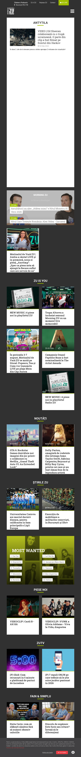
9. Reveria (15, 580)
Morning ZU (41, 195)
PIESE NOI (40, 589)
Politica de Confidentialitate (15, 748)
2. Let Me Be (48, 556)
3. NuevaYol (16, 562)
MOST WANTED (28, 550)
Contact (52, 3)
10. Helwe (47, 580)
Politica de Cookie (47, 752)
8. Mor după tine (50, 574)
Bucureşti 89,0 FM (21, 5)
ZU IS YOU (40, 281)
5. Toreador (16, 568)
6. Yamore (47, 568)
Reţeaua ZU (43, 3)
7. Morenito (16, 574)
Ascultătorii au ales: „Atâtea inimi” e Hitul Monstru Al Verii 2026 (39, 210)
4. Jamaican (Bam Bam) (53, 562)
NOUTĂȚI (40, 418)
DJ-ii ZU (33, 3)
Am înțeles (63, 752)
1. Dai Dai (15, 556)
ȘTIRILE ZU (40, 482)
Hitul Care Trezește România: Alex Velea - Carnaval (38, 221)
